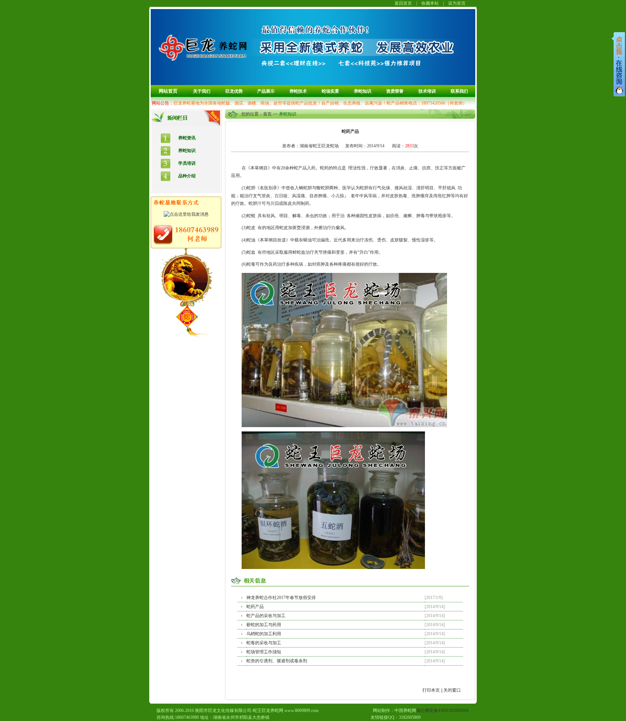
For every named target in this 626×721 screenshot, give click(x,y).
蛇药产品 (255, 606)
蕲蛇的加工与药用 (263, 624)
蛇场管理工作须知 (263, 651)
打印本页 (431, 690)
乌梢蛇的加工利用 (263, 633)
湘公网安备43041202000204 (442, 710)
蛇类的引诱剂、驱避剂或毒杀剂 (276, 660)
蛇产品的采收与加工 (265, 615)
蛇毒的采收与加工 (263, 642)
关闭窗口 (452, 690)
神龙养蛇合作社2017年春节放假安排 (281, 597)
